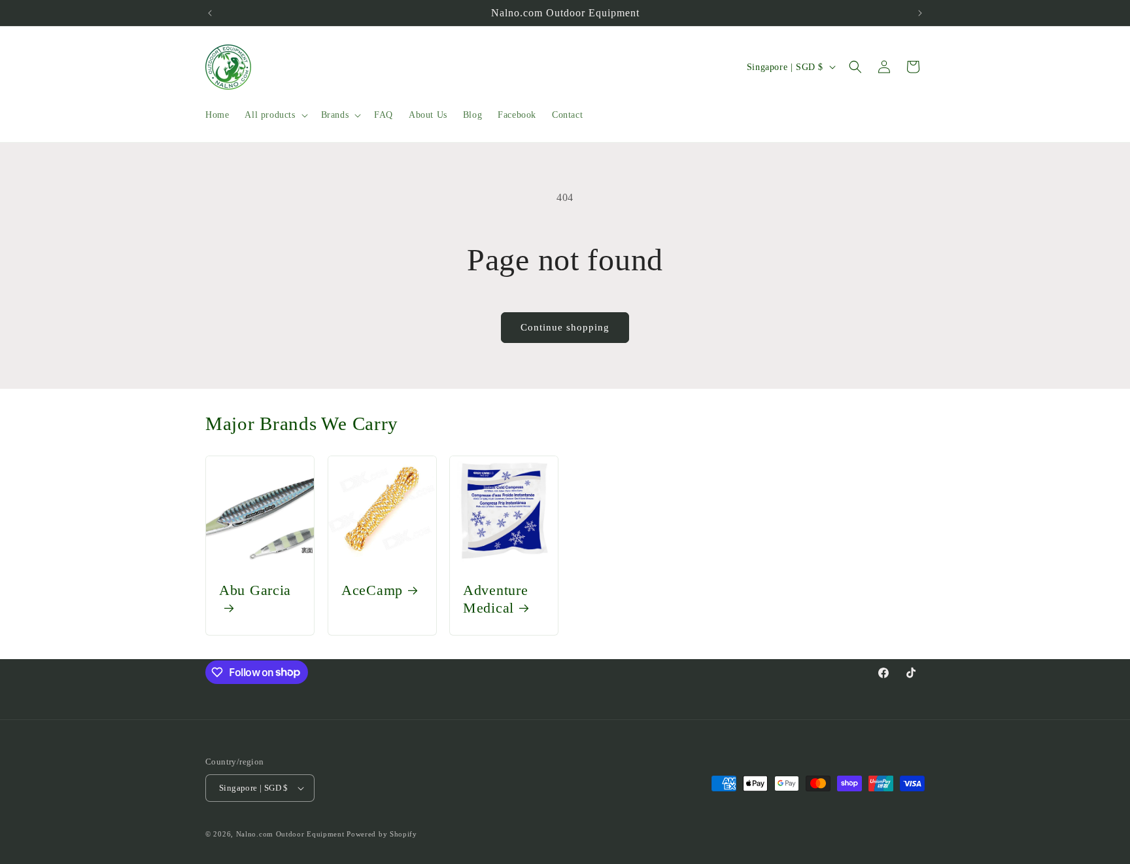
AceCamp (372, 590)
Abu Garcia (255, 590)
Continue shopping (565, 327)
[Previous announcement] (210, 13)
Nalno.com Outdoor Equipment (290, 834)
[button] (275, 115)
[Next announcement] (920, 13)
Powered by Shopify (382, 834)
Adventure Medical (495, 599)
